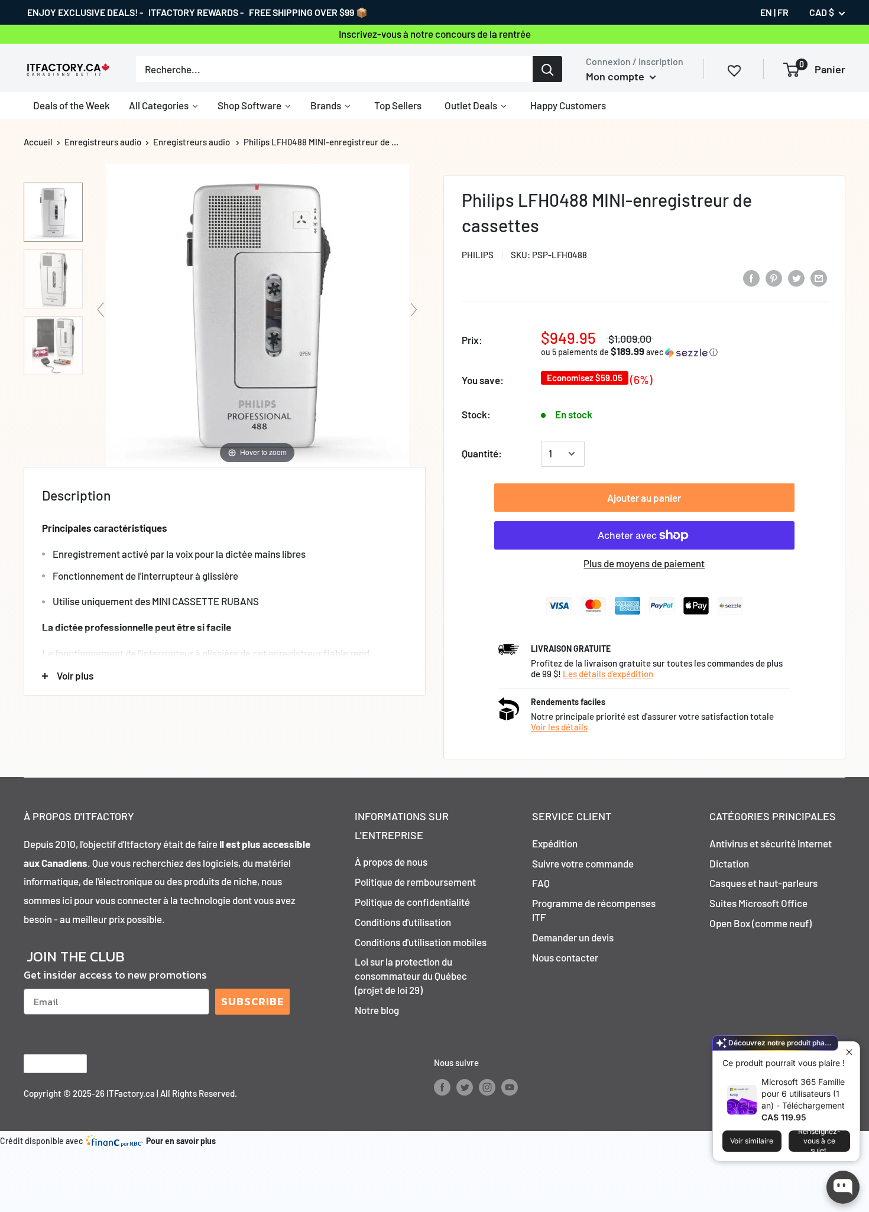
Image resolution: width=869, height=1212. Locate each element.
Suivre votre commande (583, 863)
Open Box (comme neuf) (760, 923)
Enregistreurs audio (102, 142)
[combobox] (334, 69)
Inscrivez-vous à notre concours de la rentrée (435, 34)
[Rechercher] (547, 69)
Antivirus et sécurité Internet (770, 843)
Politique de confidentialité (412, 902)
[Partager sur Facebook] (751, 277)
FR (783, 12)
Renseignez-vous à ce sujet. (819, 1141)
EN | (768, 12)
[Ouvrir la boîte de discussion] (843, 1187)
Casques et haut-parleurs (763, 883)
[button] (641, 352)
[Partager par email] (818, 277)
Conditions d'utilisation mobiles (421, 942)
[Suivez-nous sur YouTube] (509, 1087)
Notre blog (377, 1010)
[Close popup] (849, 1052)
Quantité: (482, 453)
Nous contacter (565, 957)
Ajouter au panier (644, 497)
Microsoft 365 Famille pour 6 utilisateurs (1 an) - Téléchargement (803, 1093)
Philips (478, 254)
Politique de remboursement (415, 882)
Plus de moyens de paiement (644, 563)
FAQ (541, 883)
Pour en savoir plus (181, 1141)
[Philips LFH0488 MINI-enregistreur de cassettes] (53, 211)
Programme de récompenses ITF (594, 910)
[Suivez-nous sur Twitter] (464, 1087)
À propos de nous (391, 861)
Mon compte (616, 76)
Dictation (729, 863)
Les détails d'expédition (608, 673)
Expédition (555, 843)
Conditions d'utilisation (403, 922)
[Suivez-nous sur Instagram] (487, 1087)
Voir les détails (559, 727)
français (45, 1063)
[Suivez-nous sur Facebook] (442, 1087)
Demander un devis (573, 937)
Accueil (38, 142)
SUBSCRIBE (252, 1001)
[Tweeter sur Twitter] (796, 277)
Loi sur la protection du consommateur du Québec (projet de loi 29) (411, 976)
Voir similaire (751, 1140)
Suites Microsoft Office (758, 903)
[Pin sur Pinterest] (774, 277)
